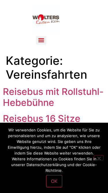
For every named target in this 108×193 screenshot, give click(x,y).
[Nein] (99, 157)
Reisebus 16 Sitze (41, 118)
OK (54, 181)
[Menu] (41, 40)
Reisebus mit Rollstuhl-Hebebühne (53, 97)
